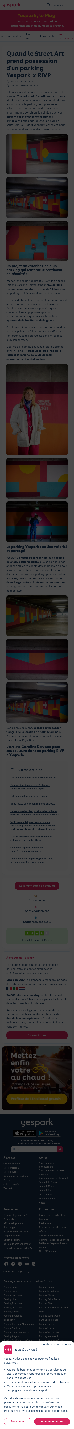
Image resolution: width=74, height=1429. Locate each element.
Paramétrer (18, 1421)
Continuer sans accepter (56, 1344)
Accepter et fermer (52, 1421)
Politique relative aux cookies (22, 1410)
